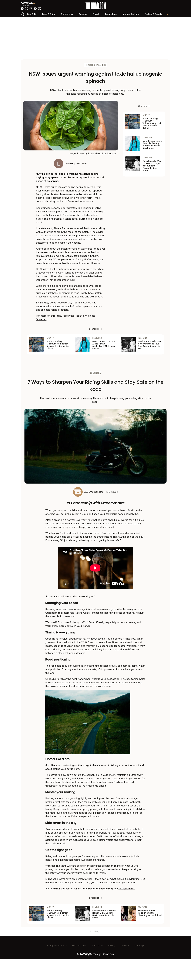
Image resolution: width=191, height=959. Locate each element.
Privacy (111, 945)
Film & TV (31, 14)
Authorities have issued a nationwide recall (71, 194)
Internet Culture (131, 14)
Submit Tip (138, 945)
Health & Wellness (95, 64)
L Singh (69, 163)
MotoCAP (66, 865)
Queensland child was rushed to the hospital (63, 272)
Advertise (124, 945)
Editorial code (79, 945)
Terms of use (97, 945)
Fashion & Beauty (153, 14)
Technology (111, 14)
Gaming (82, 14)
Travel (96, 14)
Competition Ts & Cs (57, 945)
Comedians (67, 14)
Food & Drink (48, 14)
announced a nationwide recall (53, 306)
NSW (39, 186)
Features (95, 373)
